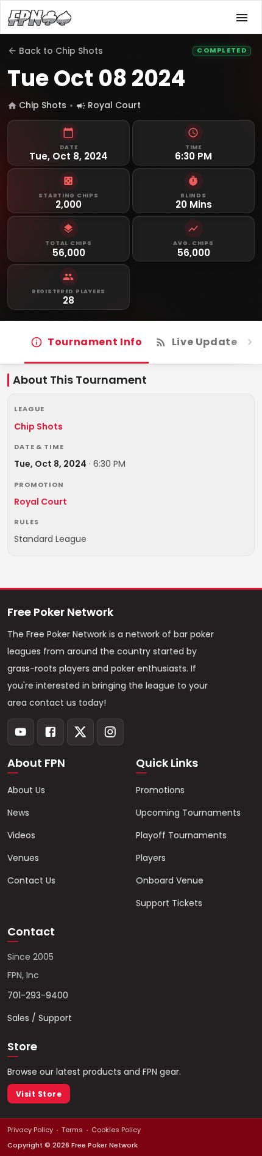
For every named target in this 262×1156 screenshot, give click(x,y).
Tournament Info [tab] (95, 342)
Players (151, 858)
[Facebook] (50, 732)
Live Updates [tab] (208, 342)
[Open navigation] (242, 17)
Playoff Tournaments (181, 835)
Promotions (160, 790)
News (18, 813)
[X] (80, 732)
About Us (26, 790)
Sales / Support (39, 1018)
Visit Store (39, 1094)
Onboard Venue (170, 880)
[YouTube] (20, 732)
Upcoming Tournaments (188, 813)
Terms (72, 1130)
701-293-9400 (37, 995)
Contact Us (31, 880)
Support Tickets (169, 903)
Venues (23, 858)
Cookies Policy (116, 1130)
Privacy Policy (30, 1130)
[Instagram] (110, 732)
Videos (21, 835)
